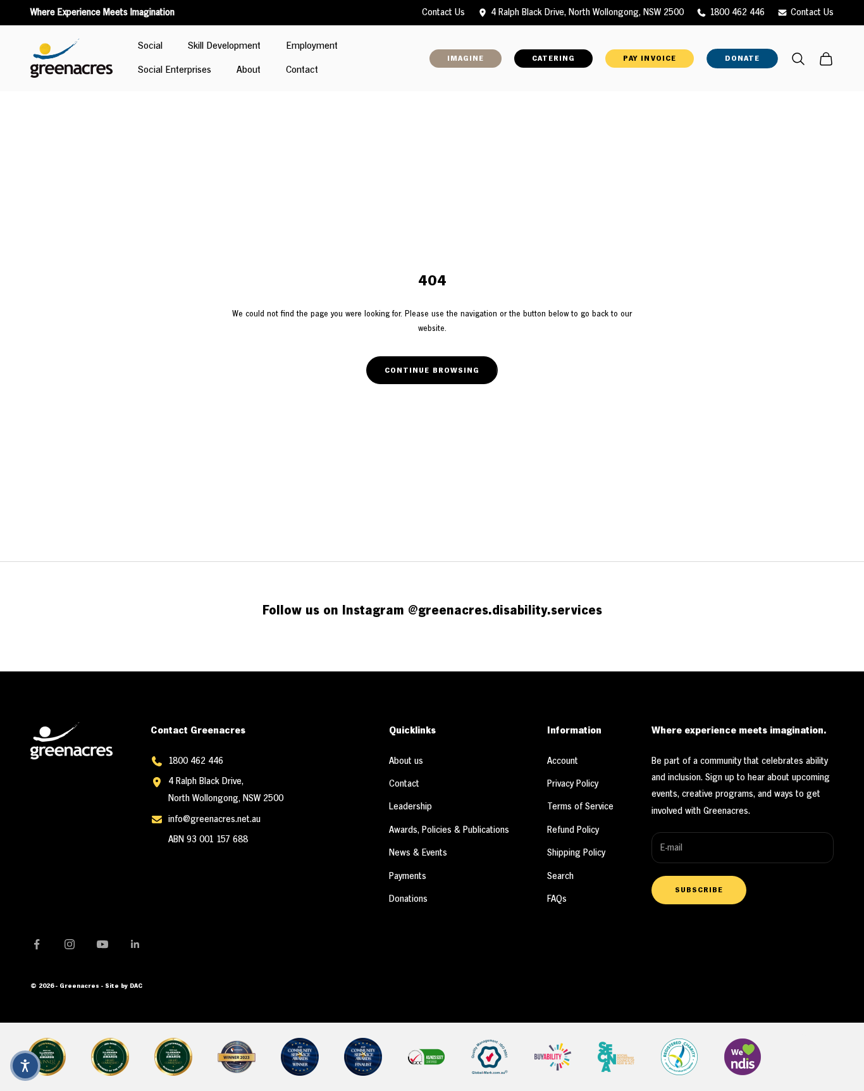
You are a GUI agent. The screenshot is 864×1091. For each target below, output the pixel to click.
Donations (408, 899)
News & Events (418, 853)
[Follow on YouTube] (102, 944)
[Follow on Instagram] (69, 944)
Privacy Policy (572, 784)
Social (150, 46)
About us (406, 761)
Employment (312, 46)
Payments (407, 876)
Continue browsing (432, 370)
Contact (302, 70)
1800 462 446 (737, 12)
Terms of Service (580, 806)
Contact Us (812, 12)
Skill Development (224, 46)
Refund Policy (573, 830)
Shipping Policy (576, 853)
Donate (742, 58)
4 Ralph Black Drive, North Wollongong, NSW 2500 (587, 12)
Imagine (465, 58)
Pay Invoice (649, 58)
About (249, 70)
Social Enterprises (174, 70)
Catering (553, 58)
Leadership (410, 806)
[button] (25, 1065)
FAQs (557, 899)
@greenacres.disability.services (505, 611)
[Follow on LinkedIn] (135, 944)
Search (560, 876)
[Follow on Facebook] (36, 944)
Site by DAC (123, 986)
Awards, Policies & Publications (449, 830)
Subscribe (699, 890)
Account (562, 761)
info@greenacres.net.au (214, 819)
